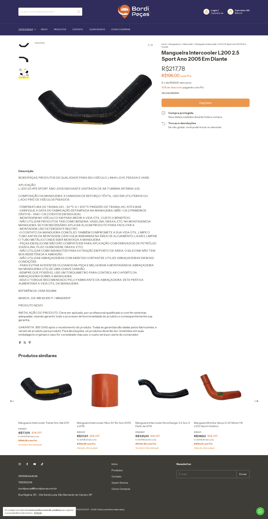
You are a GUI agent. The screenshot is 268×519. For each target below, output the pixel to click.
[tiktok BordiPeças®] (42, 464)
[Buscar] (78, 12)
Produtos (60, 29)
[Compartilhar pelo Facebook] (20, 342)
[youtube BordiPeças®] (34, 464)
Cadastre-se (217, 13)
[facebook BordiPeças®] (27, 464)
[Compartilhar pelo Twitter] (25, 342)
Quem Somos (97, 29)
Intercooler (188, 44)
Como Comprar (120, 29)
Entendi (38, 513)
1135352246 (25, 482)
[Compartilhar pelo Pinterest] (29, 342)
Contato (77, 29)
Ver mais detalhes (170, 92)
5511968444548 (28, 476)
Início (44, 29)
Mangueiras (175, 44)
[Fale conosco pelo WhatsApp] (260, 511)
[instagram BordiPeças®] (19, 464)
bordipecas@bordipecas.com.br (37, 488)
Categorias (25, 29)
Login (214, 10)
